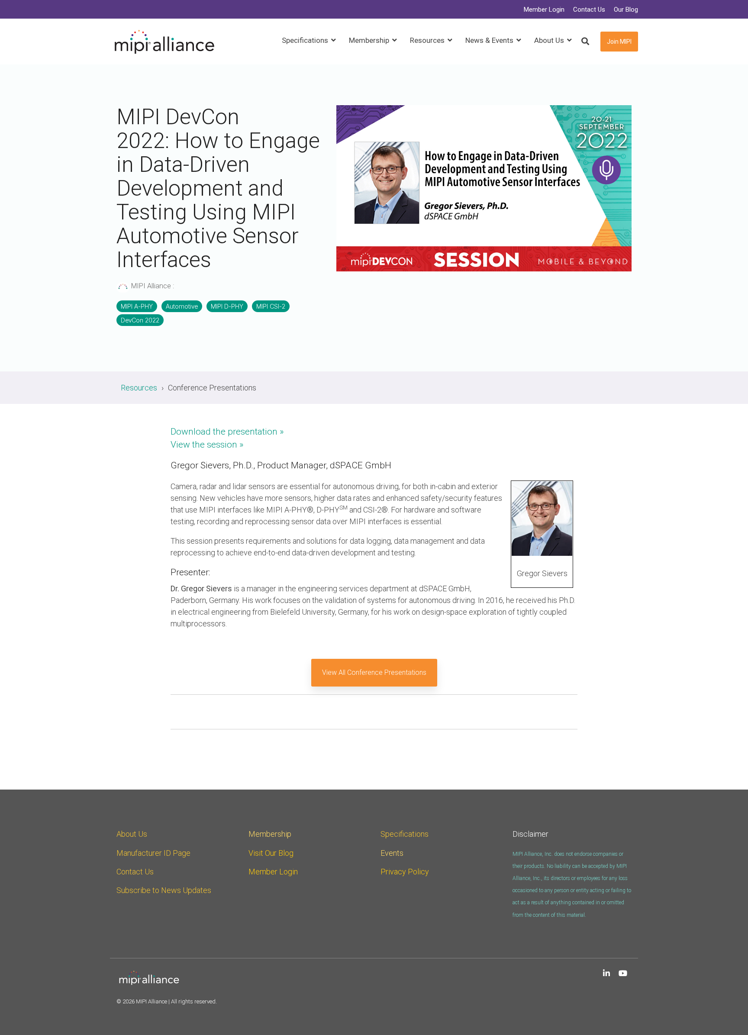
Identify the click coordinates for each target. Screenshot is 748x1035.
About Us (131, 833)
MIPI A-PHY (137, 306)
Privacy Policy (404, 871)
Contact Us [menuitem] (589, 9)
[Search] (585, 42)
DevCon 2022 (140, 320)
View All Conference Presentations (374, 672)
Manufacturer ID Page (153, 853)
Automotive (182, 306)
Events (391, 853)
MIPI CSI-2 (270, 306)
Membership (269, 833)
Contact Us (135, 871)
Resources (139, 387)
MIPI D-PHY (227, 306)
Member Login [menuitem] (544, 9)
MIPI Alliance (151, 286)
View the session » (207, 444)
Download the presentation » (227, 431)
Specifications (404, 833)
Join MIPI (619, 41)
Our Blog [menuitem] (626, 9)
